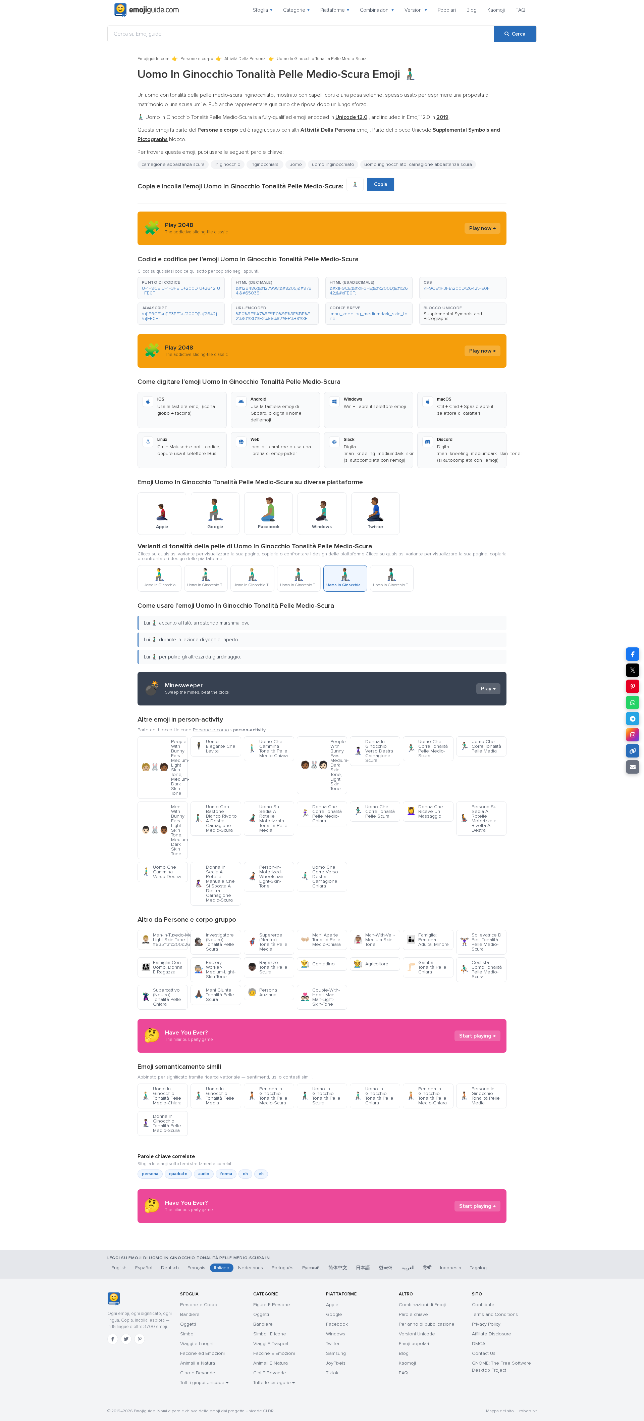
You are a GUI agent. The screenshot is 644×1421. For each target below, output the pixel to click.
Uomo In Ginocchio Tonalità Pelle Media (214, 1096)
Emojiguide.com (153, 58)
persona (150, 1174)
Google (334, 1314)
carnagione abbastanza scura (173, 164)
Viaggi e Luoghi (196, 1343)
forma (226, 1174)
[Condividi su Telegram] (632, 718)
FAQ (520, 10)
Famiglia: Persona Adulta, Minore (428, 939)
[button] (181, 288)
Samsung (336, 1353)
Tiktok (332, 1373)
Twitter (332, 1343)
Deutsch (170, 1268)
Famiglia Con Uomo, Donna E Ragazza (161, 967)
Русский (311, 1268)
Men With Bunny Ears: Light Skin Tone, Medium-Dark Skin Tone (164, 830)
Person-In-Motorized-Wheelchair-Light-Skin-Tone (266, 876)
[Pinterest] (139, 1339)
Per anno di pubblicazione (426, 1324)
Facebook (337, 1324)
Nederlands (250, 1268)
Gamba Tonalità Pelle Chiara (426, 967)
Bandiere (190, 1314)
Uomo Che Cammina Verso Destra (161, 871)
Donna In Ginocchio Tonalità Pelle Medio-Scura (161, 1123)
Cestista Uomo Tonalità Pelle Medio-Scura (481, 969)
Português (282, 1268)
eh (261, 1174)
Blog (472, 10)
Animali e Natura (197, 1363)
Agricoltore (371, 963)
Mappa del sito (500, 1411)
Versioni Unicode (417, 1334)
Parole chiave (413, 1314)
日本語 (363, 1268)
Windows (335, 1334)
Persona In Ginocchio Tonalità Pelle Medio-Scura (267, 1096)
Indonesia (450, 1268)
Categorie (296, 10)
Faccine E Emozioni (274, 1353)
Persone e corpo (196, 58)
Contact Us (483, 1353)
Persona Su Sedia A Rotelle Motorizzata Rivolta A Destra (478, 818)
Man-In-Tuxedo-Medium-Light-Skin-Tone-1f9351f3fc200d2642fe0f (164, 939)
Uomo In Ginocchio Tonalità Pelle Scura (320, 1096)
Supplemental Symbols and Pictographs (453, 316)
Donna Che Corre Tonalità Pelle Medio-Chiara (321, 814)
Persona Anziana (262, 992)
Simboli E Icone (269, 1334)
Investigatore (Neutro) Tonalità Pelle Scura (214, 942)
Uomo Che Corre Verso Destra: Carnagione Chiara (319, 876)
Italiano (221, 1268)
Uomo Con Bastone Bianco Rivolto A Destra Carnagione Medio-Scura (215, 818)
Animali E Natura (270, 1363)
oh (245, 1174)
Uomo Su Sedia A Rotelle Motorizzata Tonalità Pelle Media (267, 818)
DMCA (478, 1343)
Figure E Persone (271, 1305)
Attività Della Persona (245, 58)
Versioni (416, 10)
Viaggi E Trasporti (271, 1343)
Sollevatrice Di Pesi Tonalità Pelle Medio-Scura (481, 942)
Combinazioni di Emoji (422, 1305)
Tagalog (478, 1268)
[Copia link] (632, 751)
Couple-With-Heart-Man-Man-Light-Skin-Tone (320, 997)
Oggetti (188, 1324)
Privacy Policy (486, 1324)
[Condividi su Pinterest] (632, 686)
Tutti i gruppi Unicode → (204, 1382)
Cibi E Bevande (269, 1373)
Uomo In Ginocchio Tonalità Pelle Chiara (373, 1096)
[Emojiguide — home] (146, 10)
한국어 (386, 1268)
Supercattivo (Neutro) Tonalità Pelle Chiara (161, 997)
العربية (408, 1268)
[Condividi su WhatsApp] (632, 702)
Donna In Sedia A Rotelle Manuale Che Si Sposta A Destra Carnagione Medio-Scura (214, 883)
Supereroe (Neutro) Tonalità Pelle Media (267, 942)
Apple (332, 1305)
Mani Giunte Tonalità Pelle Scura (214, 994)
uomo (295, 164)
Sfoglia (262, 10)
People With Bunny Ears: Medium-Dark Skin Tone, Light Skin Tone (324, 765)
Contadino (318, 963)
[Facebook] (112, 1339)
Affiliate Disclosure (491, 1334)
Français (196, 1268)
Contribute (483, 1305)
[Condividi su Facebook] (632, 654)
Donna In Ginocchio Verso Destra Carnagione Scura (373, 751)
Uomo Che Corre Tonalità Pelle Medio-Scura (427, 749)
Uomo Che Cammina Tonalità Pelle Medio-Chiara (268, 749)
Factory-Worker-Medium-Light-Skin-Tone (214, 969)
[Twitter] (126, 1339)
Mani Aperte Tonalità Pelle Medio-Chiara (321, 939)
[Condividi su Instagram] (632, 734)
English (118, 1268)
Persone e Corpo (198, 1305)
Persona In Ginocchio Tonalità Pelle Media (480, 1096)
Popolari (447, 10)
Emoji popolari (414, 1343)
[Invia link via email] (632, 767)
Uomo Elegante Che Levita (214, 746)
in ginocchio (227, 164)
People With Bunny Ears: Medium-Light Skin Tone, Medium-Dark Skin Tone (164, 767)
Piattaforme (334, 10)
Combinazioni (377, 10)
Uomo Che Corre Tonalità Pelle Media (480, 746)
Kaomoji (496, 10)
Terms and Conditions (495, 1314)
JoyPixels (335, 1363)
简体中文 (337, 1268)
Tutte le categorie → (274, 1382)
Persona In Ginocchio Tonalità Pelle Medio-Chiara (427, 1096)
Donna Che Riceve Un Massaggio (425, 811)
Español (143, 1268)
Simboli (188, 1334)
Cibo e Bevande (197, 1373)
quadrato (178, 1174)
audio (203, 1174)
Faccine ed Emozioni (202, 1353)
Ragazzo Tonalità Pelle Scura (267, 967)
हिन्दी (427, 1268)
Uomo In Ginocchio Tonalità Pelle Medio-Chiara (161, 1096)
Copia (380, 184)
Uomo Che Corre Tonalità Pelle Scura (374, 811)
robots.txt (528, 1411)
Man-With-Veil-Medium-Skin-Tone (374, 939)
